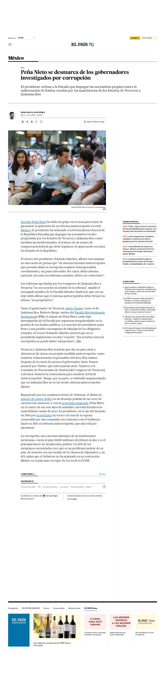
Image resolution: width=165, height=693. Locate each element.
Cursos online (58, 608)
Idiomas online (74, 608)
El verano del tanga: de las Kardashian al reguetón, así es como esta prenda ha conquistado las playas (140, 330)
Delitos (89, 487)
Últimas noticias (130, 222)
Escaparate (13, 608)
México (16, 58)
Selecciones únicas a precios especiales (118, 634)
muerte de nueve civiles (36, 399)
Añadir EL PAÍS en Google (95, 122)
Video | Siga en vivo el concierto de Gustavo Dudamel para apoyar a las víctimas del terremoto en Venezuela (140, 228)
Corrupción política (50, 487)
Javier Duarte (74, 308)
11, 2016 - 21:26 (34, 115)
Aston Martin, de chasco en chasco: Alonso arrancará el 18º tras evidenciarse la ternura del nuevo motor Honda (138, 250)
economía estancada (75, 403)
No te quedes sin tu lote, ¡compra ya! (144, 634)
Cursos (46, 608)
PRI (39, 487)
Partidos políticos (77, 487)
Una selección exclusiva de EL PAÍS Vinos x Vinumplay (52, 644)
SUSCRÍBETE (135, 38)
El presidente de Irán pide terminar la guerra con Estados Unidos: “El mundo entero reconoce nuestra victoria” (140, 310)
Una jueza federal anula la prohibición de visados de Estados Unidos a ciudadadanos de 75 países (138, 261)
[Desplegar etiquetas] (104, 486)
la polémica (44, 415)
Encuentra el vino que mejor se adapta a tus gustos (95, 634)
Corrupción (64, 487)
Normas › (102, 474)
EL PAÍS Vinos (90, 608)
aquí (75, 499)
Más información (27, 499)
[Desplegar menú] (10, 44)
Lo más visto (128, 282)
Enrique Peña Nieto (33, 222)
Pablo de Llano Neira (33, 112)
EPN (22, 68)
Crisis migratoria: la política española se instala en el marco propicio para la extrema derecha (138, 239)
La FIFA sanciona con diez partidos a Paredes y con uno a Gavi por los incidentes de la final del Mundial (139, 300)
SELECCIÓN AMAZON (31, 608)
